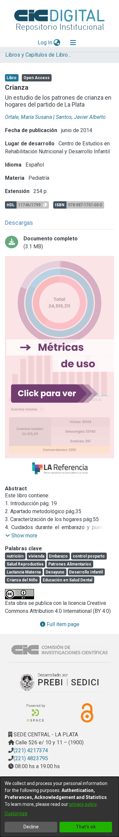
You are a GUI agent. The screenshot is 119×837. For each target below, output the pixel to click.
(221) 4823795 (31, 758)
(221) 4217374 (31, 750)
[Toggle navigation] (73, 42)
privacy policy (83, 804)
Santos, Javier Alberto (81, 117)
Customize (16, 813)
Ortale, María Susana (28, 117)
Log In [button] (45, 42)
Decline (31, 826)
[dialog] (59, 807)
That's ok (86, 826)
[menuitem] (57, 43)
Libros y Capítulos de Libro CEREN (38, 55)
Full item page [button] (62, 624)
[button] (21, 535)
